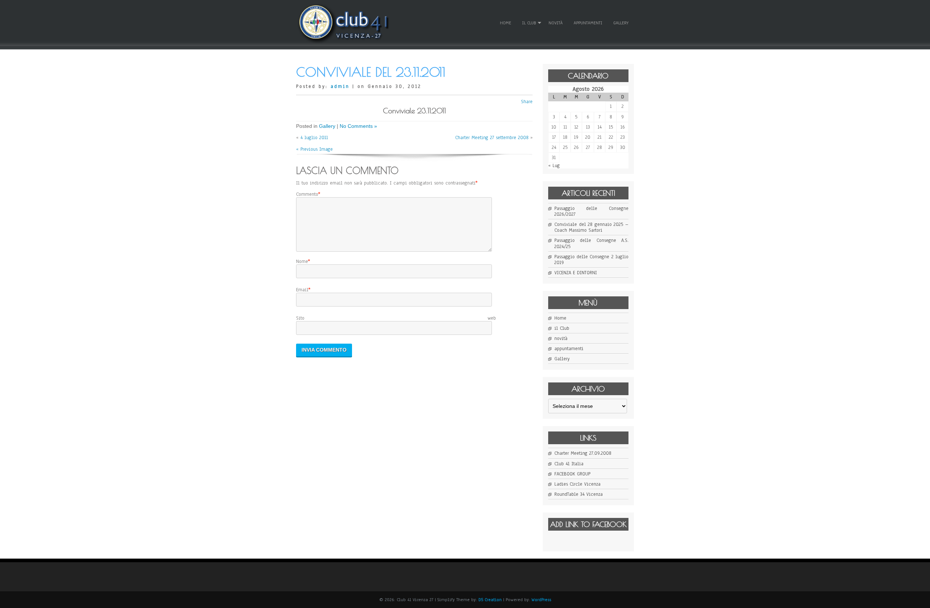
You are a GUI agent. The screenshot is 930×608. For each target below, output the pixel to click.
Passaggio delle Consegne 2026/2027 (591, 211)
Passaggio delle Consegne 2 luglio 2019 (591, 260)
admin (340, 86)
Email (302, 290)
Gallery (620, 23)
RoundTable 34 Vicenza (578, 494)
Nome (302, 261)
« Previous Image (314, 149)
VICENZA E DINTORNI (575, 272)
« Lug (554, 165)
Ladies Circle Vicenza (577, 484)
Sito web (396, 318)
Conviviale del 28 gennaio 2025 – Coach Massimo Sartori (591, 227)
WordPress (541, 600)
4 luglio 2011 (314, 137)
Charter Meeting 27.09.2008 (582, 453)
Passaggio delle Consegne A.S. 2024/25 (591, 243)
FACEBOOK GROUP (572, 474)
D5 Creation (490, 600)
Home (505, 23)
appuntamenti (588, 23)
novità (556, 23)
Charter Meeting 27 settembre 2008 (492, 137)
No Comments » (358, 126)
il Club (529, 23)
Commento (307, 194)
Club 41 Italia (568, 464)
